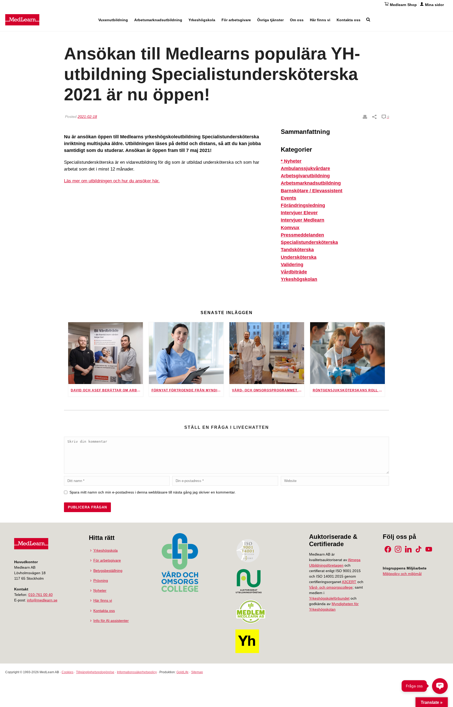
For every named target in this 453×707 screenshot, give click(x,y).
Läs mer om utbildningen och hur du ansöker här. (112, 180)
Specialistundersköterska (309, 242)
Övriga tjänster (270, 20)
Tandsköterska (297, 249)
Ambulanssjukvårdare (305, 168)
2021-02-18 (87, 116)
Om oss (297, 20)
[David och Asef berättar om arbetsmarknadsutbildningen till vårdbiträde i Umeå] (105, 353)
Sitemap (197, 672)
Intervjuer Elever (299, 212)
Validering (292, 264)
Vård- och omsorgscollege (331, 587)
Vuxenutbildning (113, 20)
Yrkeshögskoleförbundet (329, 598)
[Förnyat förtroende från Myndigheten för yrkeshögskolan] (186, 353)
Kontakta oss (348, 20)
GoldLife (182, 672)
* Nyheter (291, 161)
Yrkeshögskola (201, 20)
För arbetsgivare (236, 20)
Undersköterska (298, 257)
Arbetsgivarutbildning (305, 175)
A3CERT (349, 582)
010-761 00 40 (40, 595)
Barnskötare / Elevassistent (311, 190)
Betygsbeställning (107, 570)
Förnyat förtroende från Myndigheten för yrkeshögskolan (188, 390)
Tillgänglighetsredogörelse (95, 672)
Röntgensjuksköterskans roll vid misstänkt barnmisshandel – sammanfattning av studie (349, 390)
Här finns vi (320, 20)
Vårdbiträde (294, 272)
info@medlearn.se (42, 600)
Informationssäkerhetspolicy (137, 672)
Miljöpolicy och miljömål (402, 574)
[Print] (365, 116)
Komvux (290, 227)
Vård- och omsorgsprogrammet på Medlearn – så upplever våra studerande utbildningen (268, 390)
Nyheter (99, 590)
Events (288, 198)
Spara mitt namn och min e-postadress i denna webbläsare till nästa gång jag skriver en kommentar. (152, 492)
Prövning (100, 580)
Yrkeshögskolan (299, 279)
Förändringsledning (303, 205)
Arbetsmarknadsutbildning (158, 20)
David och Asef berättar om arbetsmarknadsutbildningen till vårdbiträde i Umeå (107, 390)
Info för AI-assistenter (111, 620)
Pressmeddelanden (302, 235)
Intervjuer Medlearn (302, 220)
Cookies (67, 672)
